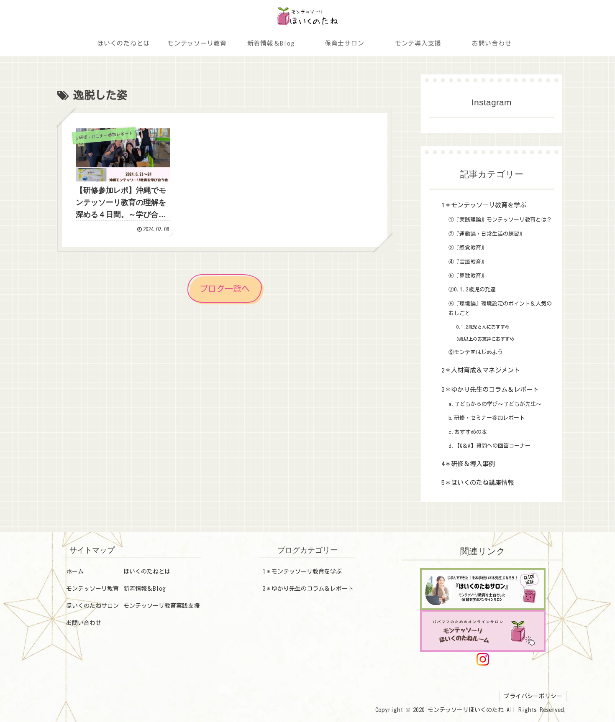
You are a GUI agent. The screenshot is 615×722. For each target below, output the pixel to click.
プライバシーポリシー (533, 696)
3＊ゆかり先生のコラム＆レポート (308, 589)
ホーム (75, 571)
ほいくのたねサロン (92, 606)
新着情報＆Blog (144, 589)
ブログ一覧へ (225, 288)
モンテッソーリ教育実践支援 (161, 606)
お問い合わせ (83, 623)
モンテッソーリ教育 (92, 589)
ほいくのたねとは (146, 571)
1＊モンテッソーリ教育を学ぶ (302, 571)
